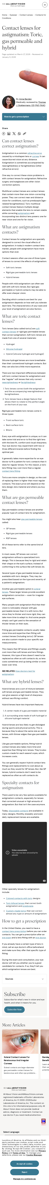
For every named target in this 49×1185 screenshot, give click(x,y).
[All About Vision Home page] (14, 4)
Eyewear (13, 15)
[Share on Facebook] (3, 133)
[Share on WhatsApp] (19, 133)
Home (4, 15)
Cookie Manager (34, 1155)
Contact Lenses (26, 15)
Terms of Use (19, 1153)
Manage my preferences (24, 1179)
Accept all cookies (24, 1164)
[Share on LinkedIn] (8, 133)
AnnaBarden (25, 99)
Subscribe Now (14, 1009)
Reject (24, 1172)
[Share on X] (14, 133)
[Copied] (24, 133)
